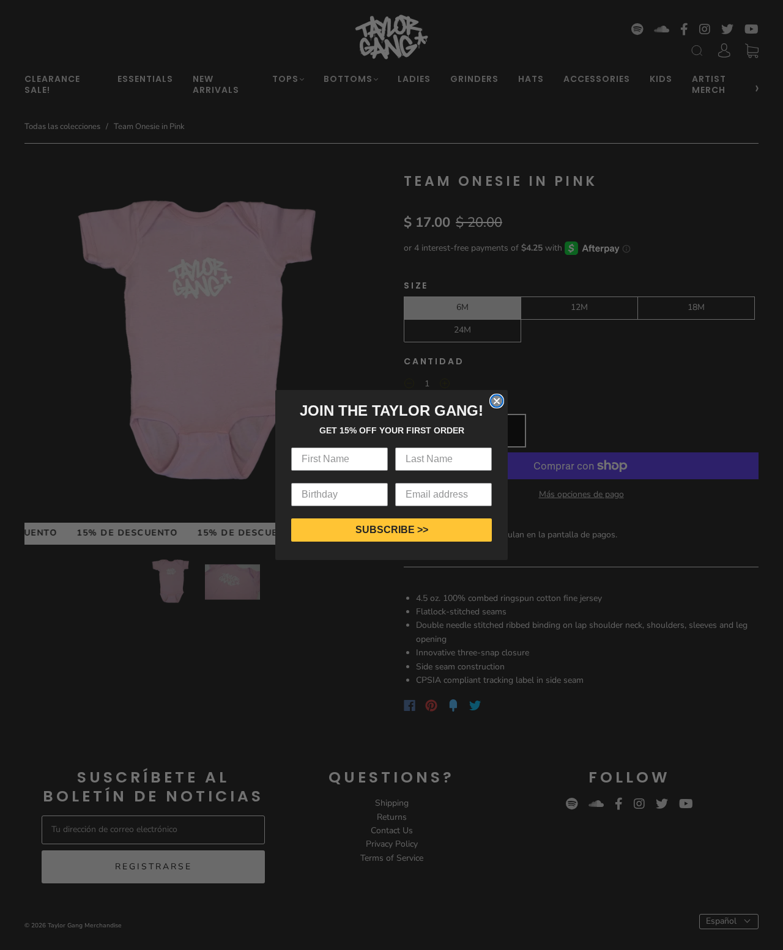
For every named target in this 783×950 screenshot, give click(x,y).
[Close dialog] (497, 401)
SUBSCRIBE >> (391, 530)
